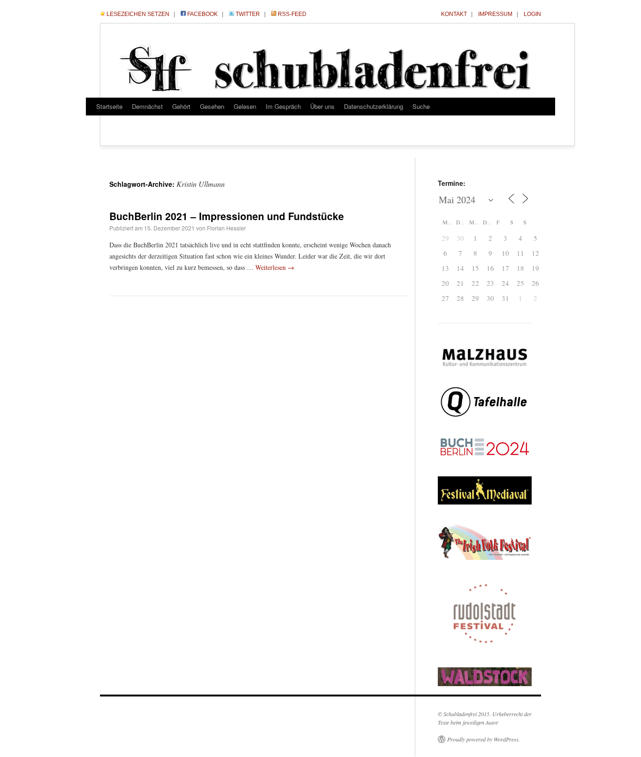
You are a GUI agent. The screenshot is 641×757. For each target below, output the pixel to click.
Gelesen (245, 106)
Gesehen (212, 106)
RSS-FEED (292, 14)
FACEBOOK (202, 14)
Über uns (322, 106)
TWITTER (248, 14)
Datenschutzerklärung (373, 106)
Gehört (181, 106)
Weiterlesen (274, 267)
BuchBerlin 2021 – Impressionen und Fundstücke (226, 216)
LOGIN (532, 14)
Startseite (109, 106)
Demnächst (147, 106)
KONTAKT (454, 14)
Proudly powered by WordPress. (483, 739)
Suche (421, 106)
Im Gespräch (283, 106)
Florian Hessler (226, 228)
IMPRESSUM (495, 14)
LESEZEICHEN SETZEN (138, 14)
